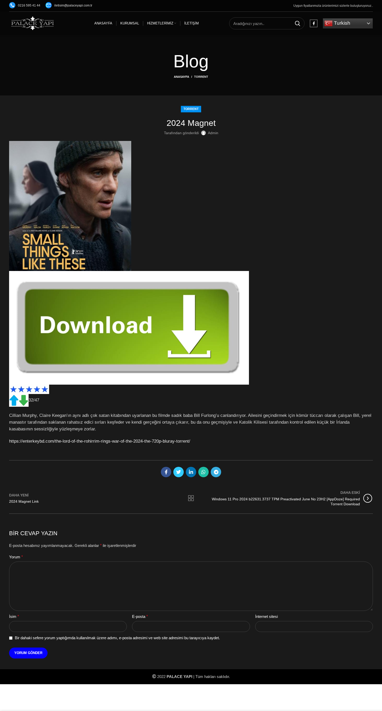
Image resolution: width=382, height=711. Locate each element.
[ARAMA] (297, 23)
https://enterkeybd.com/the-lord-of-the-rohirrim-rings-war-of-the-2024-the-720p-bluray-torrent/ (99, 441)
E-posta (140, 616)
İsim (14, 616)
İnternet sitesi (266, 616)
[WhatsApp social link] (203, 472)
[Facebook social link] (314, 23)
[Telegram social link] (216, 472)
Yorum (16, 557)
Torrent (201, 76)
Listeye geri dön (191, 498)
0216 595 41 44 (29, 5)
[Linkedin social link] (191, 472)
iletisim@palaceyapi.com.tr (73, 5)
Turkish (341, 23)
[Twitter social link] (178, 472)
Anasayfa (181, 76)
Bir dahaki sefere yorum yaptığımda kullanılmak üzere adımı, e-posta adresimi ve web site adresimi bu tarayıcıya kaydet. (117, 638)
